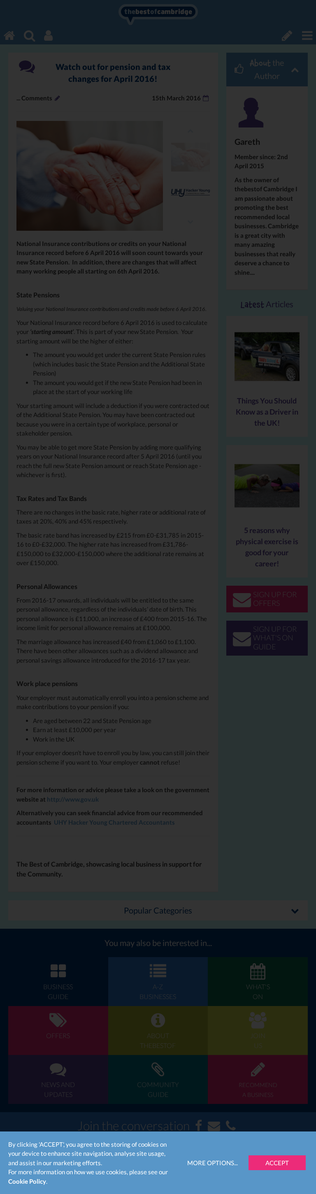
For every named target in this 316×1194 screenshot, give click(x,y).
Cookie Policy (27, 1181)
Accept (277, 1162)
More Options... (212, 1162)
